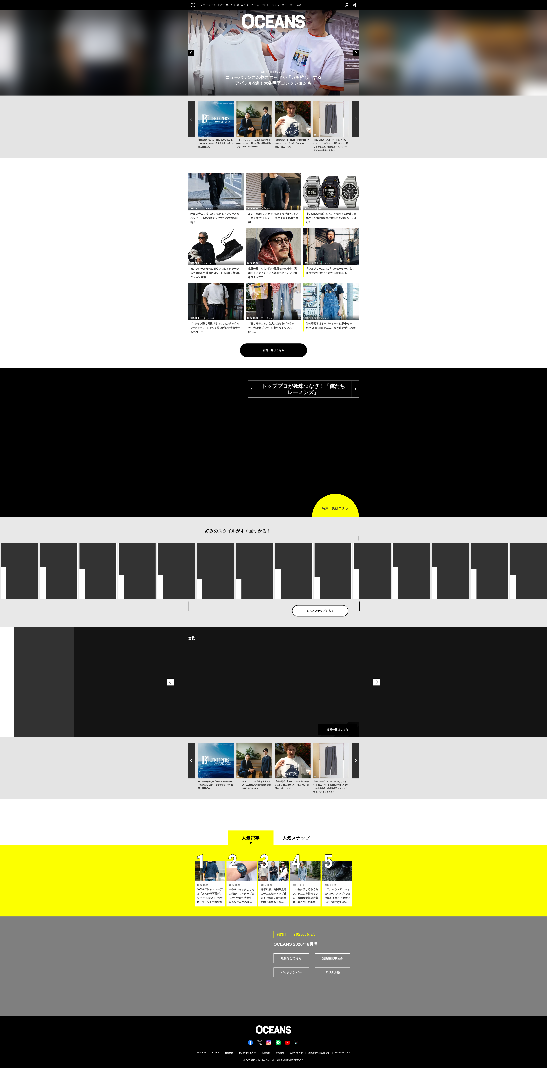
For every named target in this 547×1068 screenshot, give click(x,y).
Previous (191, 53)
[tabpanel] (273, 53)
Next (356, 53)
